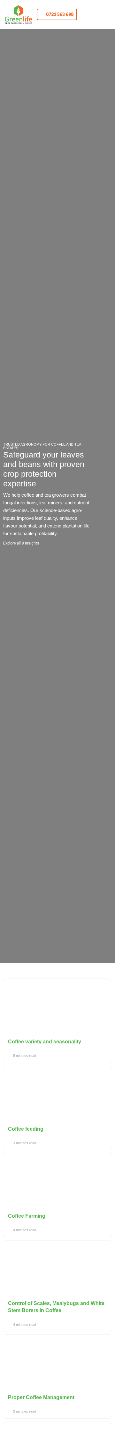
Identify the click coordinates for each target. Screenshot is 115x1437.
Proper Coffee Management (41, 1397)
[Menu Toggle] (97, 14)
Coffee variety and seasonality (44, 1041)
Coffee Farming (26, 1216)
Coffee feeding (25, 1129)
